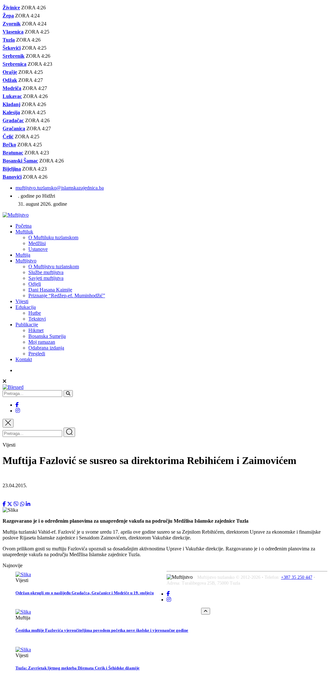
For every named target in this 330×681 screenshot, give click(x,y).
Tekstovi (37, 318)
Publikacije (26, 324)
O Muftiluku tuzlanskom (53, 237)
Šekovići (12, 48)
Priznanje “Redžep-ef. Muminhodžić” (66, 295)
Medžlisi (37, 243)
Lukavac (12, 96)
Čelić (8, 136)
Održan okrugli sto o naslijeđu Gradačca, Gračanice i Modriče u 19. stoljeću (84, 592)
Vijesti (21, 301)
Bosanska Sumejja (47, 336)
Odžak (10, 80)
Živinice (11, 7)
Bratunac (13, 152)
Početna (23, 226)
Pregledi (36, 353)
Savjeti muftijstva (45, 278)
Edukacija (25, 307)
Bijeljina (12, 169)
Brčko (9, 144)
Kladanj (11, 104)
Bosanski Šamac (20, 160)
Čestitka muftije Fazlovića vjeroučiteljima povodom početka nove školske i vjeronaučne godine (101, 630)
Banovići (12, 177)
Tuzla (9, 40)
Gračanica (14, 128)
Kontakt (23, 359)
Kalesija (11, 112)
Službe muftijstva (45, 272)
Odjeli (34, 284)
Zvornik (12, 23)
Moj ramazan (41, 342)
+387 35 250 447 (296, 577)
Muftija (22, 255)
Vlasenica (13, 32)
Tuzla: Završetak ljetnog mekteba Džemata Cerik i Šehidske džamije (77, 668)
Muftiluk (24, 231)
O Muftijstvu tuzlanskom (53, 266)
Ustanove (38, 249)
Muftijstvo (25, 260)
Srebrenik (13, 56)
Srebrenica (14, 64)
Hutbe (34, 313)
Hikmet (36, 330)
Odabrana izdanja (46, 347)
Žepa (8, 15)
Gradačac (13, 120)
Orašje (10, 72)
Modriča (12, 88)
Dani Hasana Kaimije (50, 289)
